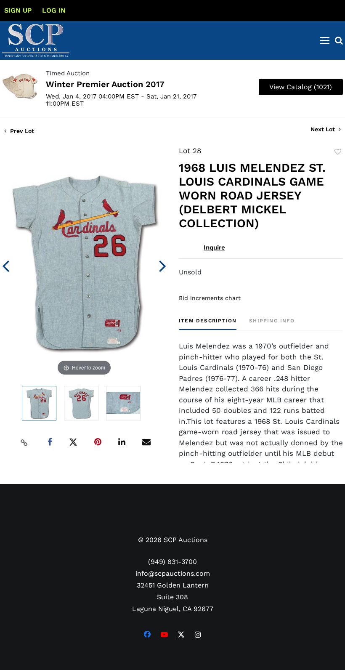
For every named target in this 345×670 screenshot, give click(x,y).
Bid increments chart (210, 298)
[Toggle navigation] (325, 40)
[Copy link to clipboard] (24, 442)
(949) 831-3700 (172, 562)
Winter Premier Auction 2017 (105, 84)
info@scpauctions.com (172, 573)
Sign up (18, 10)
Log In (54, 10)
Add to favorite (338, 152)
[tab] (207, 324)
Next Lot (323, 129)
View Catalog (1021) (300, 87)
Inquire (214, 247)
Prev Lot (21, 131)
